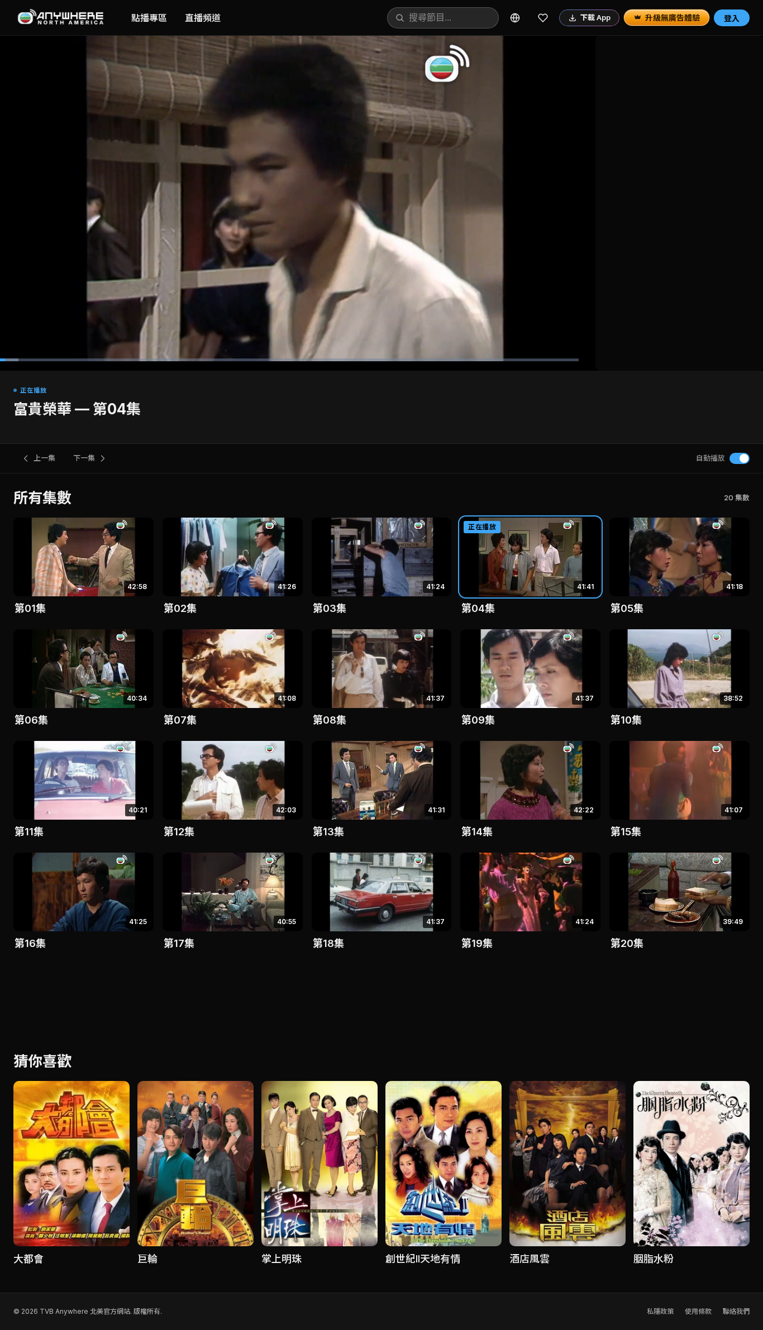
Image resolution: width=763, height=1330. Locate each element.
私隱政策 (660, 1311)
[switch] (739, 458)
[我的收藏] (543, 17)
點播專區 (149, 17)
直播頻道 (203, 17)
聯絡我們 (736, 1311)
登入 (732, 18)
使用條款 (698, 1311)
